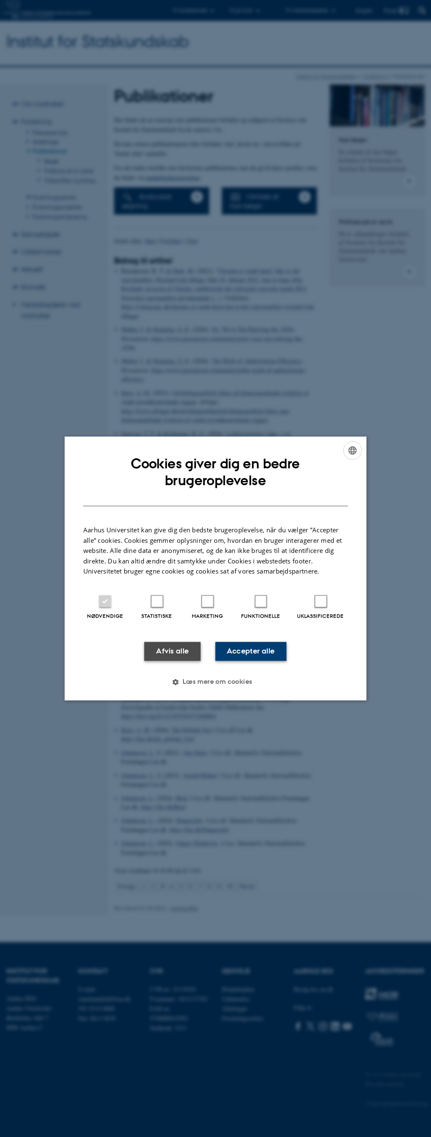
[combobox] (352, 450)
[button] (215, 682)
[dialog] (216, 568)
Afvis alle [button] (172, 651)
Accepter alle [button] (250, 651)
